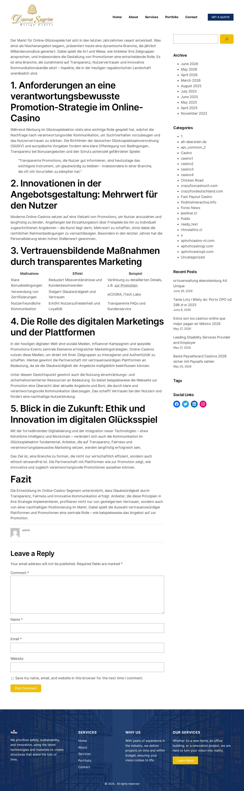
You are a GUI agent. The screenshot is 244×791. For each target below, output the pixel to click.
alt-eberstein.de (193, 142)
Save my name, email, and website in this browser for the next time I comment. (79, 678)
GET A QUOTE (221, 17)
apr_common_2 (193, 147)
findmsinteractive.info (198, 202)
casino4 (187, 175)
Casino (186, 153)
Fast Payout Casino (196, 197)
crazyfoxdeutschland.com (202, 191)
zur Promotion (126, 285)
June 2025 (189, 97)
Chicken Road (192, 180)
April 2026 (189, 75)
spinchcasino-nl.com (197, 241)
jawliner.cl (189, 213)
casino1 (187, 158)
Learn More (185, 760)
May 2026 (189, 69)
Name (16, 619)
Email (16, 639)
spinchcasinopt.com (197, 252)
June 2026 (189, 64)
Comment (19, 573)
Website (16, 659)
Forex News (190, 208)
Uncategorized (193, 257)
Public (185, 219)
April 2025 (189, 108)
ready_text (189, 224)
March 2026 (191, 80)
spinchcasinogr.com (197, 246)
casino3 (187, 169)
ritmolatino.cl (191, 230)
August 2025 (191, 86)
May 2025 (189, 102)
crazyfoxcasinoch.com (199, 186)
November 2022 (194, 113)
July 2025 (189, 91)
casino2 (187, 164)
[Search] (227, 39)
